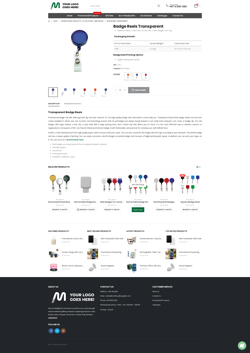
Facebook (51, 330)
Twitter (57, 330)
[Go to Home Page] (49, 21)
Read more (138, 209)
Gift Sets (109, 15)
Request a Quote (59, 209)
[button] (49, 55)
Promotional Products (89, 15)
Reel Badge (125, 68)
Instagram (63, 330)
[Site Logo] (64, 6)
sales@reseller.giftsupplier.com (118, 296)
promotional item (75, 139)
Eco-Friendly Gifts (127, 15)
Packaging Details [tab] (72, 103)
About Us (156, 291)
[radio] (128, 77)
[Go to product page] (59, 184)
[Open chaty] (242, 345)
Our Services (146, 15)
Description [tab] (54, 103)
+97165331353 (111, 300)
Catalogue (162, 15)
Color (116, 74)
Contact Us (178, 15)
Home (69, 15)
